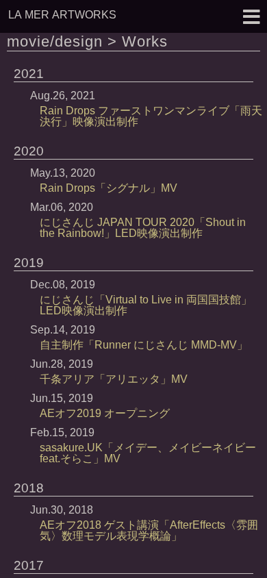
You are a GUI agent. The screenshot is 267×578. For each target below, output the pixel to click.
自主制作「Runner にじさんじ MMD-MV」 (144, 345)
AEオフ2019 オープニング (105, 413)
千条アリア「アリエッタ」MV (114, 379)
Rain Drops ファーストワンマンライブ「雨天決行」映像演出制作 (151, 116)
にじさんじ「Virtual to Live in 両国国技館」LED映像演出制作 (146, 305)
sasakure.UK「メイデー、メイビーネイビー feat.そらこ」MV (148, 453)
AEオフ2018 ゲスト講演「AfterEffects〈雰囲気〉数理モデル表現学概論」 (149, 530)
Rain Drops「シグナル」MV (108, 188)
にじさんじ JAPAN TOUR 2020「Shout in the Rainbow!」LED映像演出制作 (143, 227)
